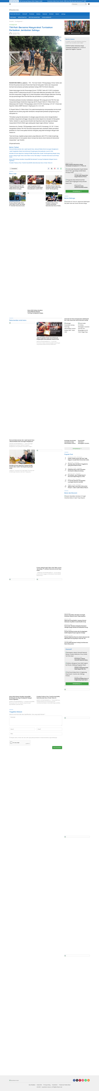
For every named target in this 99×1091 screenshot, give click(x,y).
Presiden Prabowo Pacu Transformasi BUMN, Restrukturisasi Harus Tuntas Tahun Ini (30, 163)
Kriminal (51, 14)
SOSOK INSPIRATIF (46, 17)
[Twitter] (77, 1080)
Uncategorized (13, 24)
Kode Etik (39, 1085)
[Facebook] (74, 1080)
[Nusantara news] (14, 10)
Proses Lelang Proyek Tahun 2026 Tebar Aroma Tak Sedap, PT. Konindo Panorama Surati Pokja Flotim (34, 156)
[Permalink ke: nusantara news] (10, 33)
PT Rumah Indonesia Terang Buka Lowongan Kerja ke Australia (76, 481)
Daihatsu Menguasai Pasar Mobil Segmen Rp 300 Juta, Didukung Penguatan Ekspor (81, 668)
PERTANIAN (13, 17)
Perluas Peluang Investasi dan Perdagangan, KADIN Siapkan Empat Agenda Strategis (75, 632)
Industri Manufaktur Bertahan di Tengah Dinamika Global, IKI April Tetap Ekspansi (74, 615)
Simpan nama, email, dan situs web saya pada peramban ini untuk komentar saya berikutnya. (34, 737)
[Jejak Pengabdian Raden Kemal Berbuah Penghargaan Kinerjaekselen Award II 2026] (36, 180)
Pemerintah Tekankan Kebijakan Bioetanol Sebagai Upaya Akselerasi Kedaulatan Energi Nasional (76, 626)
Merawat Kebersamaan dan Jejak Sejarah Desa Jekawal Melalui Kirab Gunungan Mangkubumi (33, 149)
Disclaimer (55, 1085)
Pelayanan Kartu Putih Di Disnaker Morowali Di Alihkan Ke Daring (76, 470)
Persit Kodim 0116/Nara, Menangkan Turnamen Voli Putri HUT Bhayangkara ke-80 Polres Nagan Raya (84, 442)
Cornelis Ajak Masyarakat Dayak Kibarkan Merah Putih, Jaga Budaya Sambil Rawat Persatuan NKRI (81, 176)
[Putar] (66, 33)
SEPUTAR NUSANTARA (34, 17)
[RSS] (88, 1080)
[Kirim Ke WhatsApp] (61, 168)
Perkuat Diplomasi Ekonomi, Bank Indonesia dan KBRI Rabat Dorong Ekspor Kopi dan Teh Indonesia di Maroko (76, 637)
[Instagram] (83, 1080)
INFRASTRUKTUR (22, 17)
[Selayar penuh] (87, 33)
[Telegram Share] (58, 168)
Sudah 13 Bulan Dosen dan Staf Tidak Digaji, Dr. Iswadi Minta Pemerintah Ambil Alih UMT (78, 459)
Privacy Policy (47, 1085)
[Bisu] (85, 33)
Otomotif (24, 14)
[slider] (75, 33)
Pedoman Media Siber (65, 1085)
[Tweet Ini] (52, 168)
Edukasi (38, 14)
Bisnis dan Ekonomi (15, 14)
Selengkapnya (76, 191)
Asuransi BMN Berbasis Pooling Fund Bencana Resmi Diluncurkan (76, 643)
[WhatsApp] (85, 1080)
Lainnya (63, 14)
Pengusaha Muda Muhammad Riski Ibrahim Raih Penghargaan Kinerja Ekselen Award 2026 (81, 186)
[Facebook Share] (48, 168)
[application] (77, 28)
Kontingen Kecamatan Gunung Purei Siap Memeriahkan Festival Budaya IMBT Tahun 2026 (70, 442)
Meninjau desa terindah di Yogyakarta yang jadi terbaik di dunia (78, 464)
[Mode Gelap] (89, 4)
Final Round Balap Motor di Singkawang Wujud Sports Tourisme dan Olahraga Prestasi (81, 679)
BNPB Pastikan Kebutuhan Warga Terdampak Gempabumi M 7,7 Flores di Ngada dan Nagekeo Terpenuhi (76, 165)
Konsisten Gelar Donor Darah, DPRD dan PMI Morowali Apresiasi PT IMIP (41, 1)
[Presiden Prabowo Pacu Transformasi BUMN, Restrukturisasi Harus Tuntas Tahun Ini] (54, 196)
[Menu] (10, 4)
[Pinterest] (80, 1080)
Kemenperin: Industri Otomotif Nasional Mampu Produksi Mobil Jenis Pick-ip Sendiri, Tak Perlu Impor (81, 659)
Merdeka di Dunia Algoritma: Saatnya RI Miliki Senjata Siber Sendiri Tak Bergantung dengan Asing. (34, 153)
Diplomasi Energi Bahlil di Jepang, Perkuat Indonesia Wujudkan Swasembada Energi (75, 621)
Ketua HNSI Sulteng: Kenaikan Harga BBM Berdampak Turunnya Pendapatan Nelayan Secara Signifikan (33, 160)
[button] (85, 4)
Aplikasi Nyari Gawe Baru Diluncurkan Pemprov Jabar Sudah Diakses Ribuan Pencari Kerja (78, 486)
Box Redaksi (32, 1085)
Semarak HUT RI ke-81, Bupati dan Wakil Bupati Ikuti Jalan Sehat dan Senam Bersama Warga (76, 319)
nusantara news (16, 33)
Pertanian (31, 14)
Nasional (45, 14)
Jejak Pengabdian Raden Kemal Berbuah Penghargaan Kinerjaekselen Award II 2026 (31, 151)
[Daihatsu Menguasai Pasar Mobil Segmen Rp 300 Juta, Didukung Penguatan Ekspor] (77, 664)
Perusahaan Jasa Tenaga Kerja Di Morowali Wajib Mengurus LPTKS (77, 475)
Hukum (57, 14)
